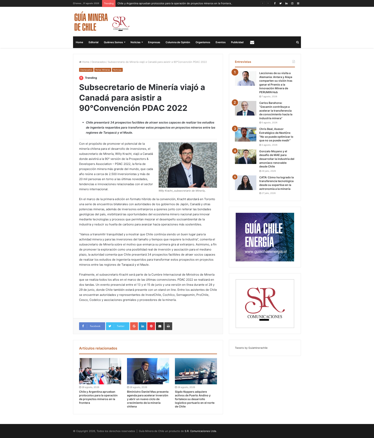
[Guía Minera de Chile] (101, 21)
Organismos (203, 42)
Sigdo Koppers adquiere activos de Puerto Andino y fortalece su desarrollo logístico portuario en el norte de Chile (194, 399)
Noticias (135, 42)
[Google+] (134, 326)
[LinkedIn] (286, 3)
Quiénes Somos (113, 42)
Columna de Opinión (178, 42)
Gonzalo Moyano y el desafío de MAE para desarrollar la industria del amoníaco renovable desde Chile (276, 159)
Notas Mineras (102, 69)
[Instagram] (292, 3)
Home (79, 42)
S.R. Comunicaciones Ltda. (201, 431)
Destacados (99, 61)
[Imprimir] (168, 326)
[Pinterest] (151, 326)
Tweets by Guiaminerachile (251, 347)
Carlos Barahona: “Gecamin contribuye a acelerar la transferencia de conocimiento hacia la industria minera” (275, 110)
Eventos (221, 42)
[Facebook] (275, 3)
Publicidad (237, 42)
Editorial (93, 42)
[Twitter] (280, 3)
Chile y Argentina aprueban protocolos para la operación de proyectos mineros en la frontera (174, 3)
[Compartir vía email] (160, 326)
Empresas (154, 42)
